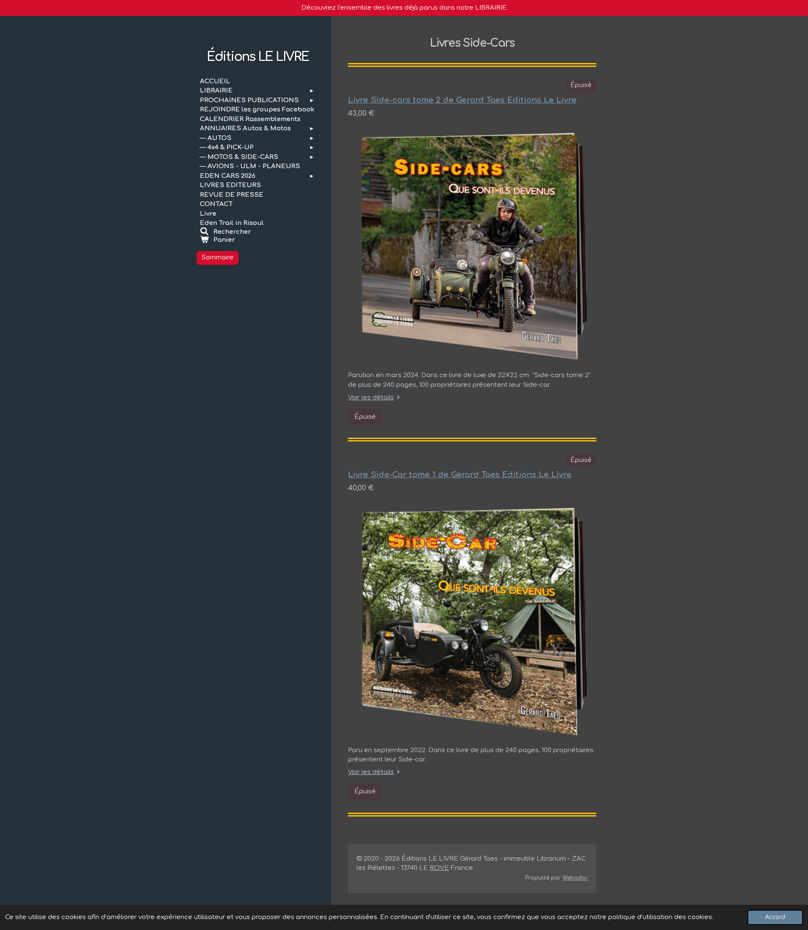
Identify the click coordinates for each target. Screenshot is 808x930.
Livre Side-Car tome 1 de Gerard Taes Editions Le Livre (459, 474)
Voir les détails (371, 397)
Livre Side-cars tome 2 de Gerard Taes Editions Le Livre (462, 99)
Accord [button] (775, 917)
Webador (575, 878)
